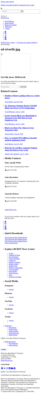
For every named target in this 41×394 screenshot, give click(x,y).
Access (11, 253)
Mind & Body (13, 335)
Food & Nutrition (14, 259)
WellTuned (8, 27)
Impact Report (9, 23)
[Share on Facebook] (5, 39)
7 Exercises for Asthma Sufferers (26, 42)
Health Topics (13, 329)
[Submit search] (22, 11)
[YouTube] (12, 368)
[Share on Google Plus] (5, 32)
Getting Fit (12, 260)
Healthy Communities (15, 268)
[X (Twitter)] (4, 368)
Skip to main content (7, 2)
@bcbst (11, 289)
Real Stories (12, 327)
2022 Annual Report (11, 243)
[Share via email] (5, 34)
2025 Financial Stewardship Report (16, 237)
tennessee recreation (15, 277)
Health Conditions (14, 262)
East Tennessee (13, 257)
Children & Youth (14, 255)
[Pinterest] (14, 368)
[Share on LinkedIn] (5, 37)
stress (10, 275)
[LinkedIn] (9, 368)
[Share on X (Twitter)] (5, 35)
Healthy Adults (13, 264)
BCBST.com (5, 18)
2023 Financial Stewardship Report (16, 241)
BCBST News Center (8, 42)
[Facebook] (2, 368)
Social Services (13, 273)
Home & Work (13, 331)
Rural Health (13, 271)
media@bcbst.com (10, 210)
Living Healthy (13, 269)
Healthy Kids (13, 266)
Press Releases (9, 21)
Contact (7, 28)
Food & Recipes (14, 333)
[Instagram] (7, 368)
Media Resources (10, 342)
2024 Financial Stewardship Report (16, 239)
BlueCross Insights (11, 25)
